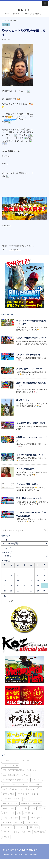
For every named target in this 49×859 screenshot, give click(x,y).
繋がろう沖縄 (39, 832)
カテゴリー (6, 540)
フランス (24, 818)
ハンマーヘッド (8, 813)
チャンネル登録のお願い (27, 484)
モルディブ (6, 822)
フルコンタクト (36, 818)
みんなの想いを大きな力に (12, 789)
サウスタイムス (23, 794)
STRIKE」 (25, 775)
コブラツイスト (8, 794)
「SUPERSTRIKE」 (19, 784)
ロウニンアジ (7, 827)
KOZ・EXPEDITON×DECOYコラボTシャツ (19, 770)
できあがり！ (15, 249)
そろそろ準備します (25, 469)
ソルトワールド (8, 808)
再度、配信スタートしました (29, 498)
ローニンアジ (21, 827)
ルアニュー (18, 822)
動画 (30, 827)
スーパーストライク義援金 (31, 803)
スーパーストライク (10, 803)
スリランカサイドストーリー (29, 369)
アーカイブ (6, 552)
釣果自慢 (5, 837)
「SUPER (6, 784)
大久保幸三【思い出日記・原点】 (31, 423)
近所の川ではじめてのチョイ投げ (31, 338)
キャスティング (32, 789)
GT (15, 761)
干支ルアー (6, 832)
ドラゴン (41, 808)
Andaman (6, 761)
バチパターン (29, 813)
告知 (36, 827)
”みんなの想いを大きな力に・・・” (15, 780)
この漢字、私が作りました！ (29, 354)
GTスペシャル (24, 761)
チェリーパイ (22, 808)
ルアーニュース (31, 822)
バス (19, 813)
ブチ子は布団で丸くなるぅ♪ (21, 246)
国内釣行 (7, 225)
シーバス (17, 799)
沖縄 (23, 832)
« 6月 (11, 601)
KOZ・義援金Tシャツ (10, 775)
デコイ (32, 808)
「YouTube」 (35, 784)
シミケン (35, 794)
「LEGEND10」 (38, 780)
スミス (26, 799)
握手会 (16, 832)
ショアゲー (6, 799)
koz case (25, 10)
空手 (29, 832)
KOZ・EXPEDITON (10, 765)
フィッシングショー (10, 818)
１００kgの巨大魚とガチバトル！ (31, 455)
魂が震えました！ (24, 400)
